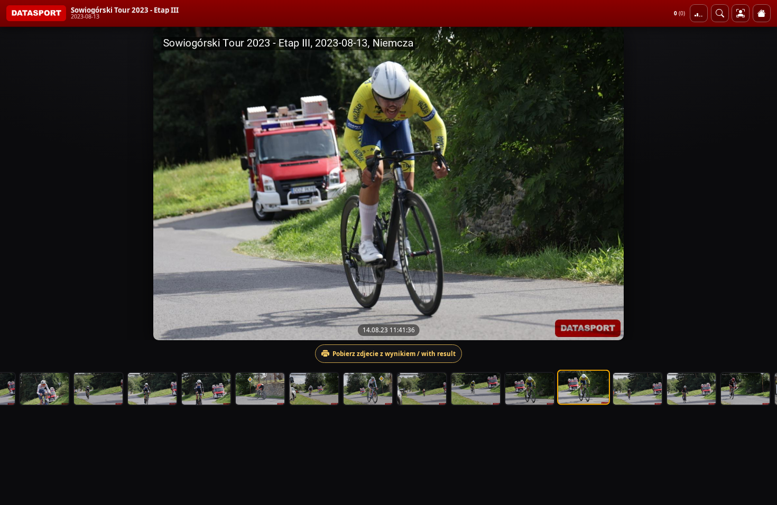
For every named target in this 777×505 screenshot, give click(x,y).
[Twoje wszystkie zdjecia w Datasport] (741, 13)
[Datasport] (36, 13)
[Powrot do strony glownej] (762, 13)
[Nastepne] (759, 183)
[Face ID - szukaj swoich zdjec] (720, 13)
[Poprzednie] (17, 183)
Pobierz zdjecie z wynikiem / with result (394, 354)
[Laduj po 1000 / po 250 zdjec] (699, 13)
